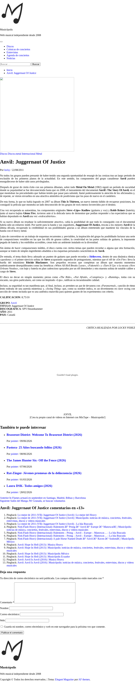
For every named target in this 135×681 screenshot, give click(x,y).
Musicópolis (6, 29)
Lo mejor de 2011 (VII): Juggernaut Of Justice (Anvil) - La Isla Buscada (55, 523)
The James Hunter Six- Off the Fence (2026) (36, 460)
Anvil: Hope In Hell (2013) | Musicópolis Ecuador (43, 556)
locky (7, 170)
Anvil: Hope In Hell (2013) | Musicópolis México (43, 553)
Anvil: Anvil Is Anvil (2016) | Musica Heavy (40, 559)
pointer (15, 441)
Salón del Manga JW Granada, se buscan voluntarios (32, 500)
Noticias (11, 58)
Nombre (4, 608)
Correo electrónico (9, 614)
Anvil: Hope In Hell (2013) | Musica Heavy (40, 544)
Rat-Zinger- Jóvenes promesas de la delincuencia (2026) (44, 473)
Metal (39, 153)
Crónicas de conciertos (18, 49)
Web (2, 620)
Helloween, (95, 256)
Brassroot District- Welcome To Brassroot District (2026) (44, 434)
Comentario (7, 602)
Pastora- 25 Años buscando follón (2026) (34, 447)
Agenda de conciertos (18, 55)
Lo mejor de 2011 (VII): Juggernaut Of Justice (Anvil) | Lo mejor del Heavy (57, 514)
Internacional (28, 153)
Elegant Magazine (64, 679)
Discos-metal (14, 153)
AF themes (84, 679)
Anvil (14, 302)
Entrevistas (12, 52)
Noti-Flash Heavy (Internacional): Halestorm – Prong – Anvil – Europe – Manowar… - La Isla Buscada (72, 532)
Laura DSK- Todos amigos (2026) (29, 486)
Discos (10, 46)
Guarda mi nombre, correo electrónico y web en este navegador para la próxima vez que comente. (54, 626)
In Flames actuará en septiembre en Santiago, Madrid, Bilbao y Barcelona (43, 497)
